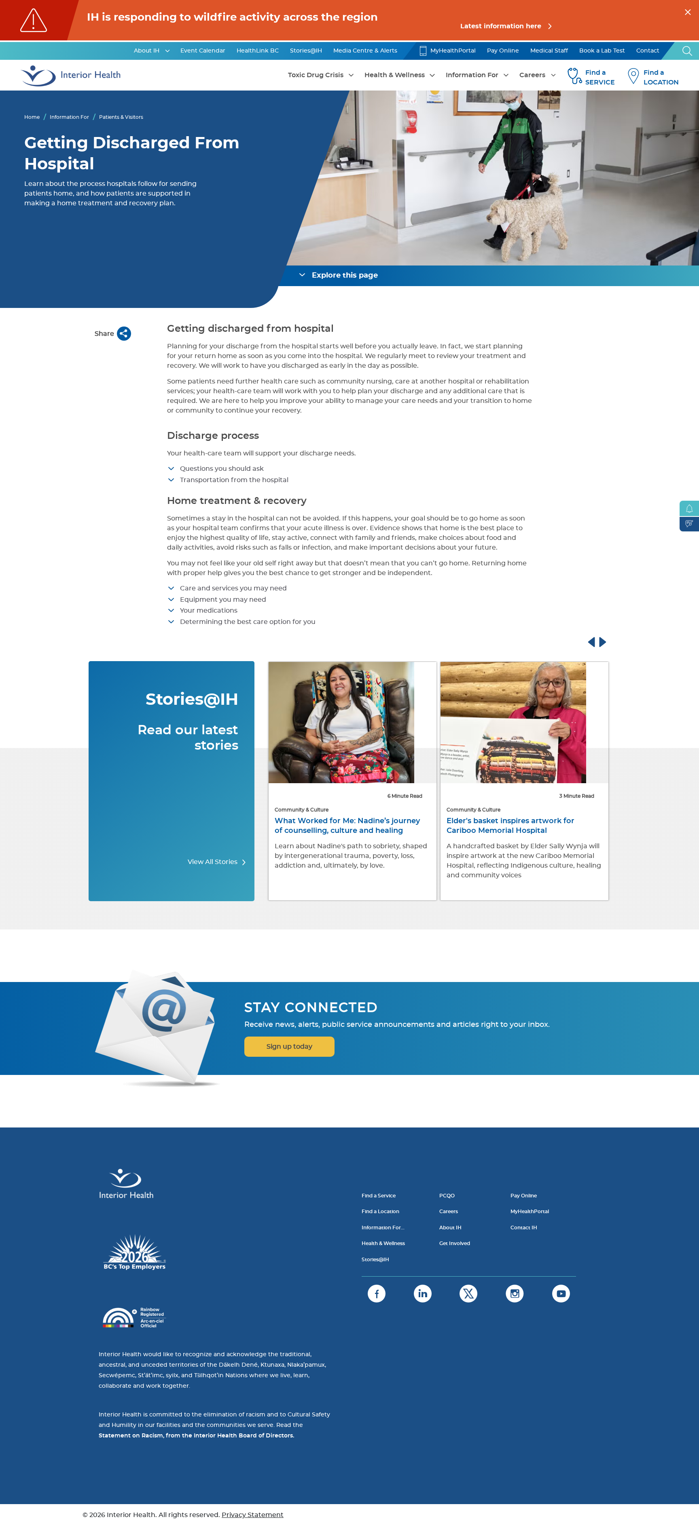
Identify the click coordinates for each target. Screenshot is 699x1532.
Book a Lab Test (602, 51)
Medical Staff (549, 51)
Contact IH (523, 1227)
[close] (688, 11)
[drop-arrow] (167, 51)
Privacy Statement (253, 1515)
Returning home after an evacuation (515, 821)
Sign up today (289, 1046)
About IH (146, 51)
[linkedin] (423, 1293)
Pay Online (503, 51)
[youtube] (561, 1293)
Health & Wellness (394, 75)
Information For (472, 75)
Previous (599, 641)
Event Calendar (202, 51)
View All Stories (213, 862)
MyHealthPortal (453, 51)
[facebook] (377, 1293)
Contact (647, 51)
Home (32, 117)
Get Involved (454, 1243)
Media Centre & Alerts (365, 51)
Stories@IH (306, 51)
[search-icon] (687, 51)
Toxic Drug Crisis (315, 75)
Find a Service (379, 1195)
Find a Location (380, 1211)
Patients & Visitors (121, 117)
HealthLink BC (258, 51)
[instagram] (515, 1293)
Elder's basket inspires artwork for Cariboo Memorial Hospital (338, 826)
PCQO (447, 1195)
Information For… (383, 1227)
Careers (532, 75)
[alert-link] (349, 20)
